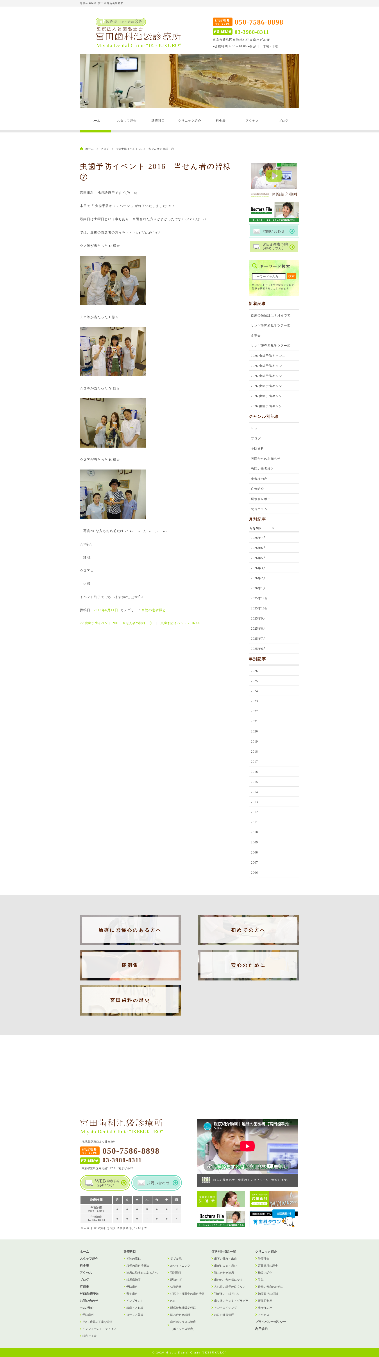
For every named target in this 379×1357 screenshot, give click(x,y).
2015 (254, 782)
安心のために (248, 965)
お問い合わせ (89, 1300)
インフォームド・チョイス (99, 1328)
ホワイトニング (180, 1265)
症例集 (130, 965)
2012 (254, 812)
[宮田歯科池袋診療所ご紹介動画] (274, 198)
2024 (254, 691)
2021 (254, 721)
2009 (254, 842)
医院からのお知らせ (266, 458)
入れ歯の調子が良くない (229, 1286)
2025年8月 (258, 628)
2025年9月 (258, 618)
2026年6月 (258, 548)
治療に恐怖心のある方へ (130, 930)
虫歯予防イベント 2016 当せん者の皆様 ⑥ (116, 623)
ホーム (95, 120)
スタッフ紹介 (127, 120)
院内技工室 (89, 1335)
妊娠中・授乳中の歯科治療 (187, 1293)
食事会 (256, 335)
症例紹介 (257, 489)
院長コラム (259, 509)
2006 (254, 872)
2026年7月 (258, 537)
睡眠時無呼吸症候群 (183, 1307)
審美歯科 (132, 1293)
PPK (172, 1300)
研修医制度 (265, 1300)
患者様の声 (259, 478)
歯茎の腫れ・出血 (225, 1258)
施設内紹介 (265, 1272)
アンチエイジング (225, 1307)
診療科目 (158, 120)
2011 (254, 822)
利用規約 (261, 1328)
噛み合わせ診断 (180, 1314)
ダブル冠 (176, 1258)
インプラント (134, 1300)
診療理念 (263, 1258)
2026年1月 (258, 588)
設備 (261, 1279)
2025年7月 (258, 638)
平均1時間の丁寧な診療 (97, 1321)
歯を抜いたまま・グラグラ (231, 1300)
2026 (254, 671)
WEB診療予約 (89, 1293)
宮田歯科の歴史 (130, 1000)
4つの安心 (87, 1307)
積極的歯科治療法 (137, 1265)
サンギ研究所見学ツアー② (270, 325)
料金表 (221, 120)
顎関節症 (176, 1272)
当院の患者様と (153, 610)
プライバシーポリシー (270, 1321)
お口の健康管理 (224, 1314)
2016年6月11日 (106, 610)
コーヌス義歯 (134, 1314)
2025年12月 (259, 598)
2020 (254, 731)
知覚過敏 (176, 1286)
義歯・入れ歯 (134, 1307)
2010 (254, 832)
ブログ (283, 120)
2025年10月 (259, 608)
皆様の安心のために (271, 1286)
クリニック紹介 (189, 120)
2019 (254, 741)
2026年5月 (258, 558)
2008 (254, 852)
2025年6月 (258, 648)
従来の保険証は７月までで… (272, 315)
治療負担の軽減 (268, 1293)
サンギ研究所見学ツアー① (270, 345)
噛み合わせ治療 (224, 1272)
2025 (254, 681)
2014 (254, 792)
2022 (254, 711)
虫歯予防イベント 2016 (180, 623)
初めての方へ (248, 930)
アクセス (252, 120)
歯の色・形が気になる (228, 1279)
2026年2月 (258, 578)
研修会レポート (262, 499)
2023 (254, 701)
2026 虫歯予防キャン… (268, 355)
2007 (254, 862)
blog (254, 428)
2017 (254, 761)
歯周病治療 (133, 1279)
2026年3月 (258, 568)
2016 (254, 771)
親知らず (176, 1279)
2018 (254, 751)
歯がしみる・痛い (225, 1265)
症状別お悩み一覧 (223, 1251)
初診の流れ (133, 1258)
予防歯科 (257, 448)
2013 (254, 802)
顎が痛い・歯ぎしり (227, 1293)
